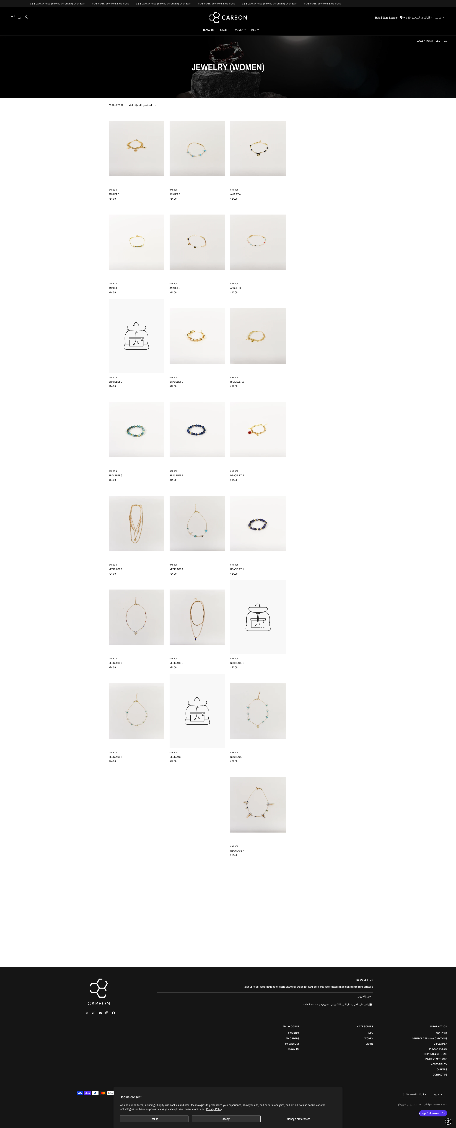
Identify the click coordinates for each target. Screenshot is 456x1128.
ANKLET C (114, 194)
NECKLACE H (176, 757)
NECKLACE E (115, 663)
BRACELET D (115, 382)
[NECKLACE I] (136, 711)
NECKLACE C (237, 663)
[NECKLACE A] (197, 524)
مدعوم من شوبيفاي (407, 1104)
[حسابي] (26, 17)
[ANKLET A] (258, 149)
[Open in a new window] (112, 1013)
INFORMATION (438, 1026)
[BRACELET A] (258, 336)
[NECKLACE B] (136, 524)
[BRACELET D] (136, 336)
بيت (445, 40)
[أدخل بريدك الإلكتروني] (369, 996)
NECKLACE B (115, 569)
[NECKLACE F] (258, 711)
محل (438, 40)
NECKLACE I (115, 757)
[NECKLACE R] (258, 805)
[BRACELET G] (136, 430)
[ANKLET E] (197, 242)
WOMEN (239, 30)
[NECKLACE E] (136, 617)
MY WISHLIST (292, 1043)
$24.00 (173, 573)
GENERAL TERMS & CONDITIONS (429, 1038)
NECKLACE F (237, 757)
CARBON (234, 190)
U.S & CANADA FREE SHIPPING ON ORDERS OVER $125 (354, 3)
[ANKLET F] (136, 242)
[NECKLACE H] (197, 711)
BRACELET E (237, 475)
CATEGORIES (365, 1026)
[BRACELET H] (258, 524)
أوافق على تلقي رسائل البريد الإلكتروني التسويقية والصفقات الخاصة (336, 1004)
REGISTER (293, 1033)
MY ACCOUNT (291, 1026)
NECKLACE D (176, 663)
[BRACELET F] (197, 430)
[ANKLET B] (197, 149)
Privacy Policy (214, 1109)
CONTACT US (440, 1074)
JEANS (223, 30)
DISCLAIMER (440, 1043)
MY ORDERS (292, 1038)
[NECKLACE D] (197, 617)
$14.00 (233, 198)
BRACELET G (116, 475)
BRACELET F (176, 475)
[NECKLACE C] (258, 617)
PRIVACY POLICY (438, 1049)
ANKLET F (114, 288)
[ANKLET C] (136, 149)
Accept (226, 1119)
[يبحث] (19, 17)
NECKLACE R (237, 850)
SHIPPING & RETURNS (435, 1054)
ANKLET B (175, 194)
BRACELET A (237, 382)
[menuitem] (255, 30)
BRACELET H (237, 569)
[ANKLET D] (258, 242)
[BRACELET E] (258, 430)
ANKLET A (235, 194)
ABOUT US (441, 1033)
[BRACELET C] (197, 336)
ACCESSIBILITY (439, 1064)
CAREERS (442, 1069)
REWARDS (208, 30)
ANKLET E (175, 288)
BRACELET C (176, 382)
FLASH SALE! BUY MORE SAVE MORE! (407, 3)
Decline (154, 1119)
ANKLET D (235, 288)
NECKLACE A (176, 569)
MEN (253, 30)
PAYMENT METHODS (436, 1059)
